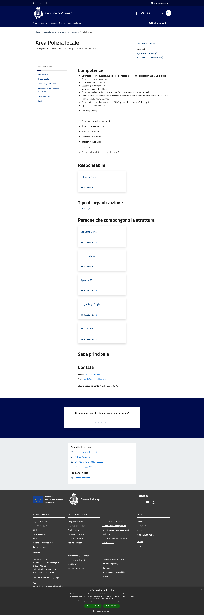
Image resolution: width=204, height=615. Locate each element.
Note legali (106, 568)
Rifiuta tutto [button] (111, 606)
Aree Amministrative (41, 525)
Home (37, 32)
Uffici (35, 530)
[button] (102, 611)
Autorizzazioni (108, 542)
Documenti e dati (39, 547)
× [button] (201, 589)
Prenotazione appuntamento (79, 555)
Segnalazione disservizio (77, 560)
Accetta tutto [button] (93, 606)
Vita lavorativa (73, 530)
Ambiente (106, 534)
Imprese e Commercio (76, 534)
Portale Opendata (109, 576)
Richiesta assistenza (76, 568)
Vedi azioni (154, 43)
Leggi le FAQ (72, 564)
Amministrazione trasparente (114, 559)
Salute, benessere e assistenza (114, 538)
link (124, 601)
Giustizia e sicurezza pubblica (114, 525)
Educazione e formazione (112, 521)
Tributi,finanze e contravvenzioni (115, 529)
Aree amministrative (68, 32)
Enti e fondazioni (39, 534)
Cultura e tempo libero (76, 525)
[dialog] (102, 601)
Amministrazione (50, 32)
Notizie (140, 521)
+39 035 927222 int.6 (95, 374)
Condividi (141, 43)
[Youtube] (141, 13)
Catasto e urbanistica (76, 538)
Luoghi (140, 541)
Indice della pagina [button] (45, 66)
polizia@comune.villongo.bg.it (95, 379)
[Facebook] (135, 13)
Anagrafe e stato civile (76, 521)
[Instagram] (147, 13)
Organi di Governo (40, 521)
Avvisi (139, 530)
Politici (35, 538)
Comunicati (142, 525)
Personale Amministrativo (43, 542)
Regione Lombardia (40, 3)
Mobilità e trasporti (75, 542)
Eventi (140, 545)
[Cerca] (168, 13)
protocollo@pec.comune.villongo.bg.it (48, 586)
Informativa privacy (110, 563)
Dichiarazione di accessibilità (113, 572)
